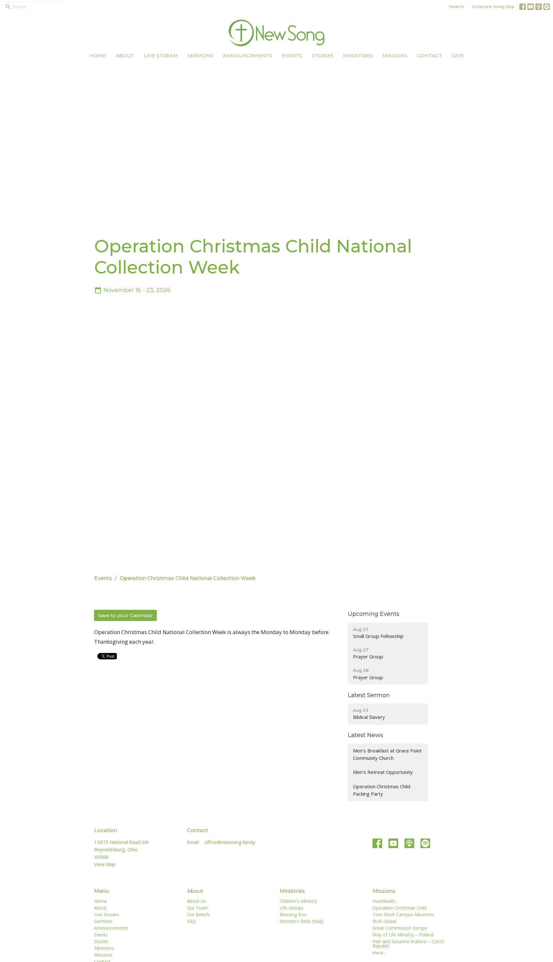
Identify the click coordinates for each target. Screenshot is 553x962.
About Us (196, 901)
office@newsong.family (229, 842)
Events (292, 55)
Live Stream (161, 55)
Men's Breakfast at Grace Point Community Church (387, 754)
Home (98, 55)
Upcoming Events (373, 613)
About (125, 55)
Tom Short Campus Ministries (403, 914)
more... (380, 953)
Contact (429, 55)
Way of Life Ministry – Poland (403, 935)
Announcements (247, 55)
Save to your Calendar (125, 615)
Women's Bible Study (302, 921)
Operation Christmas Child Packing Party (381, 790)
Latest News (365, 735)
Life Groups (292, 908)
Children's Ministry (298, 901)
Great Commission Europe (400, 928)
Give (458, 55)
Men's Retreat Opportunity (383, 772)
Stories (322, 55)
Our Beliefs (198, 914)
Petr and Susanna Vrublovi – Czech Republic (408, 943)
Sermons (200, 55)
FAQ (191, 921)
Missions (394, 55)
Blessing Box (293, 914)
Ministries (358, 55)
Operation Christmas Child (400, 908)
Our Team (197, 908)
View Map (105, 864)
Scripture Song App (493, 6)
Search (456, 6)
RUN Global (385, 921)
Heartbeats (384, 901)
